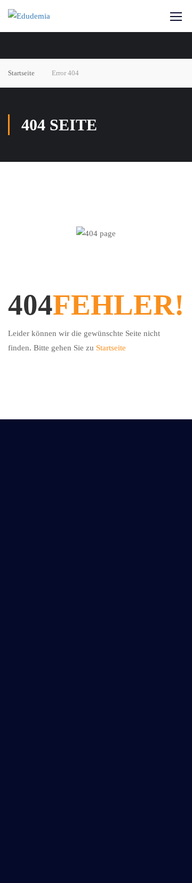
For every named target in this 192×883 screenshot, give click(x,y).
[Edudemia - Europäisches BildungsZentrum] (44, 16)
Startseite (21, 73)
